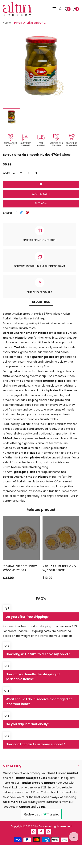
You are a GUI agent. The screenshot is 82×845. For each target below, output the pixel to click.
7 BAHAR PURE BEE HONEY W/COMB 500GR (59, 568)
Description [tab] (41, 302)
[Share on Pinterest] (27, 212)
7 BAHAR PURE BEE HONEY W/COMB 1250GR (20, 568)
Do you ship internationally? (27, 724)
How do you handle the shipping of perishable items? (33, 676)
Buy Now (41, 203)
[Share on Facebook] (16, 212)
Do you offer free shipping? (27, 617)
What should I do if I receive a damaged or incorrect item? (39, 701)
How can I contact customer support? (35, 744)
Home (7, 23)
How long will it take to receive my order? (38, 654)
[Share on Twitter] (21, 212)
